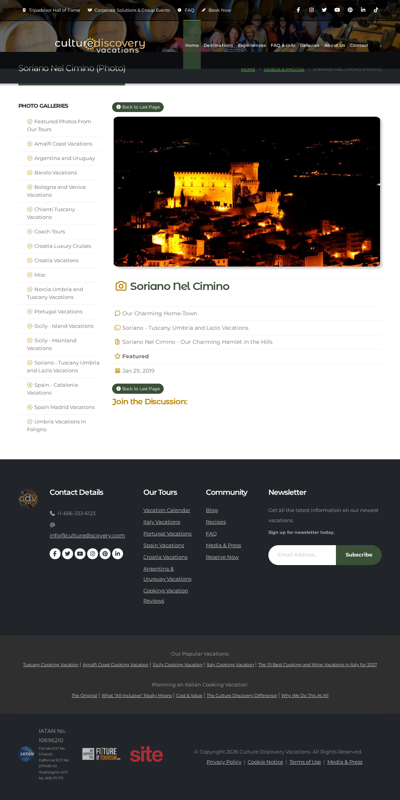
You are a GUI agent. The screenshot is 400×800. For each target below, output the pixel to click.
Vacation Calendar (166, 510)
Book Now (219, 10)
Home (192, 45)
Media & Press (223, 545)
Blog (212, 510)
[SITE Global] (146, 754)
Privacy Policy (224, 762)
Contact (359, 45)
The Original (84, 695)
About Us (335, 45)
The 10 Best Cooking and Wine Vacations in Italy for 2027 (317, 664)
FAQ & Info (283, 45)
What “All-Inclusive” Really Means (137, 695)
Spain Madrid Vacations (64, 407)
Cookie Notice (265, 762)
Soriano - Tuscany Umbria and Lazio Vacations (63, 366)
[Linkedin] (362, 10)
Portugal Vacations (57, 312)
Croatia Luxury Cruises (62, 246)
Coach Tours (49, 232)
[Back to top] (386, 791)
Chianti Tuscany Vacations (51, 213)
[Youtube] (337, 10)
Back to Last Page (140, 107)
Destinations (218, 45)
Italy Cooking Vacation (230, 664)
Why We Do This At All (305, 695)
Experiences (252, 45)
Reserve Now (222, 557)
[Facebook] (298, 10)
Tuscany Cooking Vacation (51, 664)
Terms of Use (305, 762)
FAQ (189, 10)
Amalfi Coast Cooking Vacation (115, 664)
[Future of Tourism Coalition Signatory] (101, 754)
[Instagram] (311, 10)
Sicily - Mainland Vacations (52, 344)
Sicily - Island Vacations (63, 326)
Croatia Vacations (56, 260)
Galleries (310, 45)
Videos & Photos (284, 69)
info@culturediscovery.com (87, 535)
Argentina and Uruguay (64, 158)
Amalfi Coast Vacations (62, 144)
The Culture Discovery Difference (242, 695)
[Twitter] (324, 10)
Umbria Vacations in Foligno (56, 425)
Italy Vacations (161, 522)
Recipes (216, 522)
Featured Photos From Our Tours (59, 125)
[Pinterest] (350, 10)
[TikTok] (375, 10)
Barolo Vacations (55, 173)
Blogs (191, 93)
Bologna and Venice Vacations (56, 191)
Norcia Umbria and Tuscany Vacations (55, 293)
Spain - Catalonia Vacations (52, 389)
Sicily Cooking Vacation (177, 664)
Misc (39, 275)
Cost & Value (189, 695)
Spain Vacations (163, 545)
